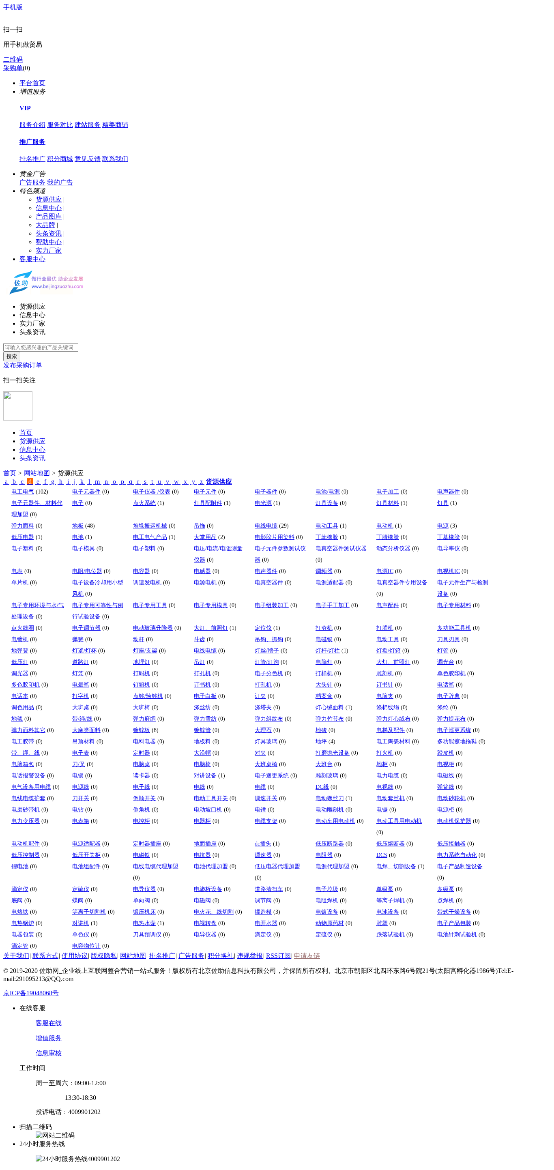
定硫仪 (80, 889)
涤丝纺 (202, 707)
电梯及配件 (390, 730)
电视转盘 (205, 923)
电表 (17, 571)
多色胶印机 (25, 685)
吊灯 (199, 662)
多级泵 (445, 889)
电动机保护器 (454, 821)
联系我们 (115, 158)
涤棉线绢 (387, 707)
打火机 (384, 753)
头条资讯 (49, 233)
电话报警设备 (28, 776)
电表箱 (80, 821)
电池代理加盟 (211, 866)
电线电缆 (266, 526)
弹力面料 (22, 526)
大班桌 (80, 707)
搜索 (11, 356)
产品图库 (49, 216)
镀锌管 (202, 730)
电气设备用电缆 (31, 787)
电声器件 (448, 492)
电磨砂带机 (25, 810)
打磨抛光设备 (333, 753)
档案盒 (324, 696)
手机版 (13, 7)
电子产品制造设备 (460, 866)
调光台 (445, 662)
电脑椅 (202, 764)
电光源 (263, 503)
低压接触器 (451, 844)
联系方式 (45, 955)
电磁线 (445, 776)
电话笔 (445, 685)
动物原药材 (330, 923)
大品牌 (45, 224)
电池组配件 (86, 866)
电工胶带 (22, 741)
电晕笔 (80, 685)
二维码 (13, 59)
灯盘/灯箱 (388, 651)
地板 (78, 526)
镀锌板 (141, 730)
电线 (199, 787)
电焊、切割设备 (396, 866)
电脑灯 (324, 662)
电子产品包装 (454, 923)
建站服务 (88, 124)
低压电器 (22, 537)
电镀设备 (327, 912)
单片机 (19, 583)
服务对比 (60, 124)
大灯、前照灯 (211, 628)
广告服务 (32, 182)
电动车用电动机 (335, 821)
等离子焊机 (390, 900)
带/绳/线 (82, 719)
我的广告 (60, 182)
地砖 (321, 730)
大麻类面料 (86, 730)
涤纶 (443, 707)
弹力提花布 (451, 719)
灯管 (443, 651)
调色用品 (22, 707)
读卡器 (141, 776)
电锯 (382, 810)
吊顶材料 (83, 741)
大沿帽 (202, 753)
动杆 (138, 639)
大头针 (324, 685)
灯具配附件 (208, 503)
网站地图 (37, 473)
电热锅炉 (22, 923)
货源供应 (49, 199)
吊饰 (199, 526)
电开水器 (266, 923)
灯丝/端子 (267, 651)
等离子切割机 (89, 912)
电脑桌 (141, 764)
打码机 (141, 673)
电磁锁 (324, 639)
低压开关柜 (86, 855)
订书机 (202, 685)
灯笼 (78, 673)
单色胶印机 (451, 673)
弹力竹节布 (330, 719)
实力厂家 (49, 250)
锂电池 (19, 866)
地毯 (17, 719)
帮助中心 (49, 241)
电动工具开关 (211, 798)
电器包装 (22, 935)
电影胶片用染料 (274, 537)
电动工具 (327, 526)
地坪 (321, 741)
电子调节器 (86, 628)
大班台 (324, 764)
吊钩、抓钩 (269, 639)
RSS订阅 (278, 955)
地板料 (202, 741)
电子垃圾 (327, 889)
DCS (381, 855)
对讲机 (80, 923)
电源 (443, 526)
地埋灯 (141, 662)
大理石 (263, 730)
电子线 (141, 787)
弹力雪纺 (205, 719)
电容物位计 (86, 946)
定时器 (141, 753)
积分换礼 (221, 955)
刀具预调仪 (147, 935)
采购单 (13, 67)
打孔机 (202, 673)
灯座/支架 (145, 651)
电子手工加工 (333, 605)
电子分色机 (269, 673)
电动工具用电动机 (399, 821)
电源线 (80, 787)
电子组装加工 (272, 605)
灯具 (443, 503)
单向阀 (141, 900)
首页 (25, 432)
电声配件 (387, 605)
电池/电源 (328, 492)
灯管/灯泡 (267, 662)
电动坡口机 (208, 810)
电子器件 (266, 492)
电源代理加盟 (333, 866)
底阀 (17, 900)
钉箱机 (141, 685)
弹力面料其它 (28, 730)
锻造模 (263, 912)
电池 (78, 537)
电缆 (260, 787)
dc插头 (263, 844)
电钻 (78, 810)
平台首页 (32, 82)
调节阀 (263, 900)
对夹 (260, 753)
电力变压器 (25, 821)
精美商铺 (115, 124)
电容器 (141, 571)
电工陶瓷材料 (393, 741)
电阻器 (324, 855)
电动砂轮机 (451, 798)
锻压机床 (144, 912)
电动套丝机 (390, 798)
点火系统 (144, 503)
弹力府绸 (144, 719)
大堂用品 (205, 537)
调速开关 (266, 798)
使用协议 (75, 955)
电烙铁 (19, 912)
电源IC (384, 571)
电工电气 (22, 492)
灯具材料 (387, 503)
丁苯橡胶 (327, 537)
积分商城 (60, 158)
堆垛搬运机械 (150, 526)
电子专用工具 (150, 605)
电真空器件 (269, 583)
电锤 (260, 810)
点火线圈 (22, 628)
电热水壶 (144, 923)
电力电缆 (387, 776)
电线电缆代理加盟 (155, 866)
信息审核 (49, 1053)
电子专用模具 (211, 605)
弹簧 (78, 639)
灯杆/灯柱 (328, 651)
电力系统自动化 (457, 855)
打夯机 (324, 628)
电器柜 (202, 821)
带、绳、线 (25, 753)
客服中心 (32, 258)
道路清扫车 (269, 889)
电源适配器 (330, 583)
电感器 (202, 571)
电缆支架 (266, 821)
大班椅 (141, 707)
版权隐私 (104, 955)
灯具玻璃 (266, 741)
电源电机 (205, 583)
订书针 (384, 685)
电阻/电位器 (87, 571)
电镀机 (19, 639)
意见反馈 (88, 158)
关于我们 (16, 955)
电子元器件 (86, 492)
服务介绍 (32, 124)
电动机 (384, 526)
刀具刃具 (448, 639)
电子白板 (205, 696)
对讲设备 (205, 776)
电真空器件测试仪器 (341, 548)
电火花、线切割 (214, 912)
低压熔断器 (390, 844)
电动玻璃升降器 (153, 628)
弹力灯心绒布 (393, 719)
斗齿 (199, 639)
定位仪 (263, 628)
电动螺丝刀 (330, 798)
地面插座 (205, 844)
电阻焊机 (327, 900)
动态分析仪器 (393, 548)
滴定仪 (19, 889)
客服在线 (49, 1023)
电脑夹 (384, 696)
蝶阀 (78, 900)
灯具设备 (327, 503)
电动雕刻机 (330, 810)
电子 (78, 503)
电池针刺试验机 (457, 935)
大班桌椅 (266, 764)
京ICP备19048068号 (31, 993)
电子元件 (205, 492)
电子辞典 (448, 696)
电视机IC (448, 571)
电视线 (384, 787)
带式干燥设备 (454, 912)
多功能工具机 (454, 628)
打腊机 (384, 628)
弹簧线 (445, 787)
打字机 (80, 696)
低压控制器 (25, 855)
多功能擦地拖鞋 (457, 741)
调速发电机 (147, 583)
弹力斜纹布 (269, 719)
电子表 (80, 753)
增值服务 (49, 1038)
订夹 (260, 696)
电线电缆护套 (28, 798)
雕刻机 (384, 673)
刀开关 (80, 798)
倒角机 (141, 810)
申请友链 (307, 955)
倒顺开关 (144, 798)
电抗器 (202, 855)
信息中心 (49, 207)
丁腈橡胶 (387, 537)
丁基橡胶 (448, 537)
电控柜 (141, 821)
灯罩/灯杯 (84, 651)
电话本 (19, 696)
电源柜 (445, 810)
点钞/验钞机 (148, 696)
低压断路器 (330, 844)
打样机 (324, 673)
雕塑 (382, 923)
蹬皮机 (445, 753)
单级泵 (384, 889)
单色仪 (80, 935)
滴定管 (19, 946)
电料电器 (144, 741)
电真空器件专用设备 (401, 583)
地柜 (382, 764)
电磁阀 (202, 900)
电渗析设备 (208, 889)
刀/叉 (78, 764)
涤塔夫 (263, 707)
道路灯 (80, 662)
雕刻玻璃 (327, 776)
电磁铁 (141, 855)
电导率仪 (448, 548)
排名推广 (32, 158)
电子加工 (387, 492)
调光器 (19, 673)
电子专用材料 (454, 605)
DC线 (322, 787)
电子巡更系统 (454, 730)
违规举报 (250, 955)
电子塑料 (22, 548)
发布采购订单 (22, 365)
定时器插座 (147, 844)
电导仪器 (144, 889)
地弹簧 (19, 651)
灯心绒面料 (330, 707)
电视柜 (445, 764)
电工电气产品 (150, 537)
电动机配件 (25, 844)
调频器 (324, 571)
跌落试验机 (390, 935)
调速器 (263, 855)
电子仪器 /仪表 (151, 492)
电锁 (78, 776)
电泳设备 (387, 912)
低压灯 (19, 662)
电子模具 (83, 548)
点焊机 (445, 900)
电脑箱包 (22, 764)
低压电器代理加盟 (277, 866)
